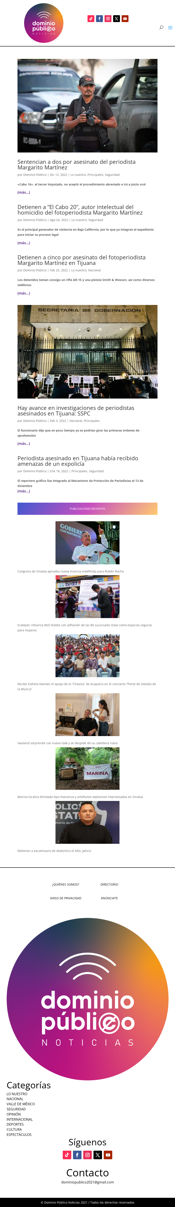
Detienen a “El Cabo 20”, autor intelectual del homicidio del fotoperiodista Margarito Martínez (80, 209)
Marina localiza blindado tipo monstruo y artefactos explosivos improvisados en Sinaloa (80, 797)
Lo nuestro (78, 175)
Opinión (14, 1114)
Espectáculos (19, 1134)
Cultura (14, 1129)
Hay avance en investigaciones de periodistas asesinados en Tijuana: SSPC (76, 410)
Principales (95, 175)
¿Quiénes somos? (65, 884)
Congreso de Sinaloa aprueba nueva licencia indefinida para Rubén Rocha (71, 571)
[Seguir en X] (116, 18)
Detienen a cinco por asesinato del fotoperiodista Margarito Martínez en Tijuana (82, 260)
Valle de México (21, 1104)
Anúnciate (109, 898)
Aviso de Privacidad (65, 898)
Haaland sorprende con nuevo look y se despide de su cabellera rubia (68, 743)
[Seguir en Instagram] (108, 18)
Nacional (94, 270)
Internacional (20, 1119)
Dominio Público (35, 175)
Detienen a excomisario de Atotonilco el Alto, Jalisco (54, 851)
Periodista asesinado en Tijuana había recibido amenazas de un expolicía (78, 461)
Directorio (109, 884)
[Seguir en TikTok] (91, 18)
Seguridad (112, 175)
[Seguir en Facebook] (99, 18)
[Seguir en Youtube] (125, 18)
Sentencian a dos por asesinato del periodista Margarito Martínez (77, 164)
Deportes (15, 1124)
